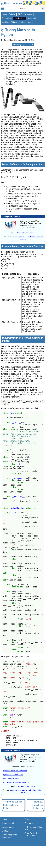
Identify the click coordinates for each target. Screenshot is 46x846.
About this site (8, 823)
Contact (5, 831)
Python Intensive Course (13, 775)
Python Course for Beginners (15, 771)
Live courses (8, 827)
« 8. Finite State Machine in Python (12, 805)
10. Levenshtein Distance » (37, 805)
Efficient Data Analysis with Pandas (17, 782)
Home (4, 14)
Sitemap (29, 823)
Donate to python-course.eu (10, 836)
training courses (26, 233)
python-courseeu (11, 3)
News (27, 819)
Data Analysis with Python (13, 778)
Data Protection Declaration (32, 834)
